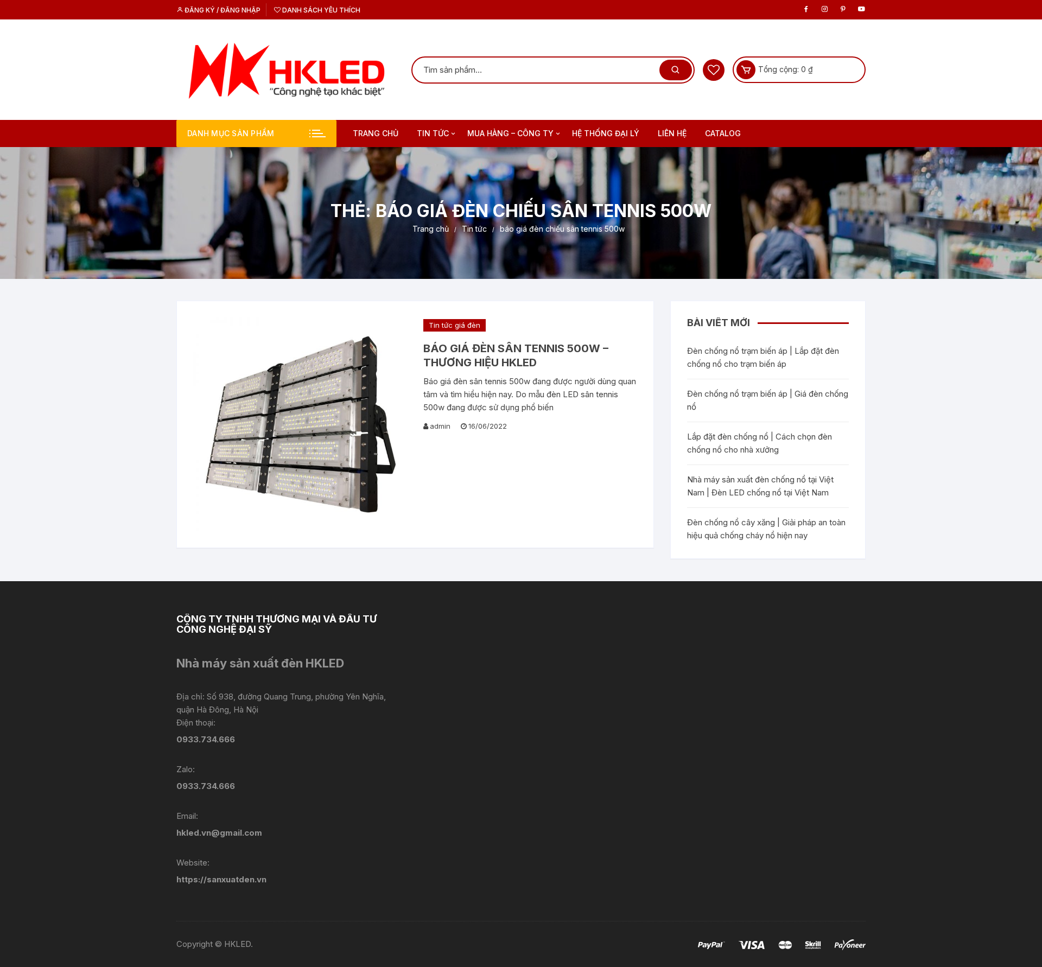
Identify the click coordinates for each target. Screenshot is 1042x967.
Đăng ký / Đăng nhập (221, 10)
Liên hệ (672, 133)
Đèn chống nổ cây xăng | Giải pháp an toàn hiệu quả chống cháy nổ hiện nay (766, 528)
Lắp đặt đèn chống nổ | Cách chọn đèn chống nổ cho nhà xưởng (759, 443)
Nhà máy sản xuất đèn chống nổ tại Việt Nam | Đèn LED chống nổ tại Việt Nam (760, 486)
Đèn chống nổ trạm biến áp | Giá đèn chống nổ (767, 400)
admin (440, 426)
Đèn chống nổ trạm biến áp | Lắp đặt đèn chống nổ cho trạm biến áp (763, 357)
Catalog (723, 133)
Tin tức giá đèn (454, 325)
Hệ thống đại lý (605, 133)
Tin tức (433, 133)
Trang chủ (375, 133)
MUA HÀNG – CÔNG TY (510, 133)
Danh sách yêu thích (320, 10)
